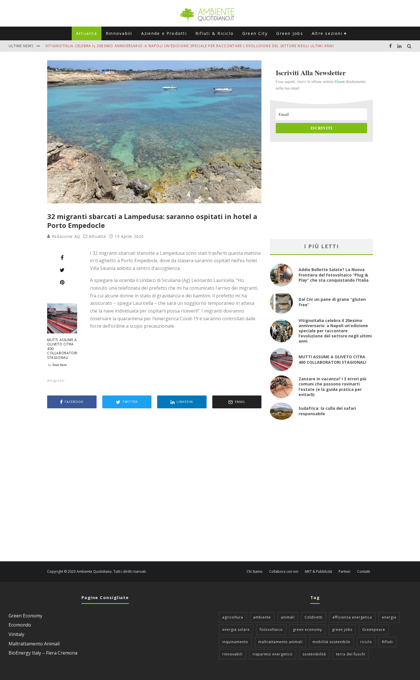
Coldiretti (314, 617)
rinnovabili (232, 654)
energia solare (236, 629)
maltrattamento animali (280, 641)
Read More (59, 365)
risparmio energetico (273, 654)
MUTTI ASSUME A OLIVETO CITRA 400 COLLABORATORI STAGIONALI (332, 359)
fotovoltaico (271, 629)
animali (288, 617)
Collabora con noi (283, 571)
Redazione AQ (65, 236)
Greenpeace (373, 629)
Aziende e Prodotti (164, 33)
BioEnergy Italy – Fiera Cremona (43, 653)
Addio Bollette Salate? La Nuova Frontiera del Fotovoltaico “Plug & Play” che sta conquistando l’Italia (334, 275)
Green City (255, 33)
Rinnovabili (119, 33)
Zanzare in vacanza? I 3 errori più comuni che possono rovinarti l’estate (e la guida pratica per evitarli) (332, 386)
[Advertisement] (154, 485)
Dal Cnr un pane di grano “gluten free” (332, 302)
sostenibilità (314, 654)
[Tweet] (62, 270)
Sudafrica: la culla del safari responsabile (327, 410)
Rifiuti (387, 641)
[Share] (62, 257)
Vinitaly (16, 634)
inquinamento (235, 641)
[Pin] (62, 282)
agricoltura (232, 617)
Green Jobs (289, 33)
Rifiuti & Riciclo (214, 33)
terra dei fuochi (350, 654)
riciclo (366, 641)
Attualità (86, 33)
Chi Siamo (255, 571)
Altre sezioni (327, 33)
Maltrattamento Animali (34, 644)
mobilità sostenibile (331, 641)
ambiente (262, 617)
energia (389, 617)
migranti (57, 380)
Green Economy (25, 616)
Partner (345, 571)
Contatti (363, 571)
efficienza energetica (352, 617)
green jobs (342, 629)
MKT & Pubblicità (318, 571)
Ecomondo (20, 625)
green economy (307, 629)
